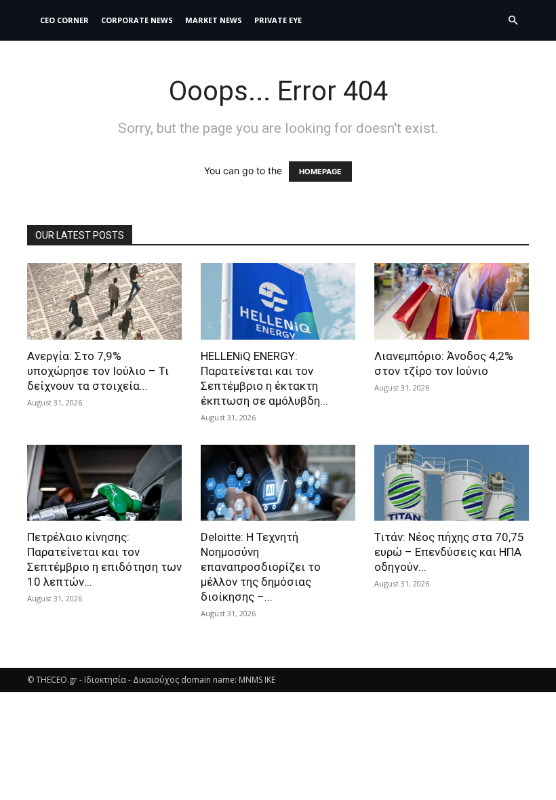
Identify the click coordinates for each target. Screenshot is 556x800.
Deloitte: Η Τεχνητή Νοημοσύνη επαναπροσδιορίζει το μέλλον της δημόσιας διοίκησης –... (261, 566)
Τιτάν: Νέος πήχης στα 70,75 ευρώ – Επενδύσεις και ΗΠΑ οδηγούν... (449, 552)
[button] (512, 20)
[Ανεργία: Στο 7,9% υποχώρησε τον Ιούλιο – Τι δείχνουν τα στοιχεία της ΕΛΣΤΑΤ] (104, 301)
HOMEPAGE (320, 171)
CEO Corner (64, 20)
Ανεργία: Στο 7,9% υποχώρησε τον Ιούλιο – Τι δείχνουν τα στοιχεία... (98, 371)
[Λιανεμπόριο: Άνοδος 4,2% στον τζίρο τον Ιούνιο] (451, 301)
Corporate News (137, 20)
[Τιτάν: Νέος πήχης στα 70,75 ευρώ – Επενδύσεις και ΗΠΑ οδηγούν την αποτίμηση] (451, 483)
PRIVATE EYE (278, 20)
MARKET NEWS (213, 20)
